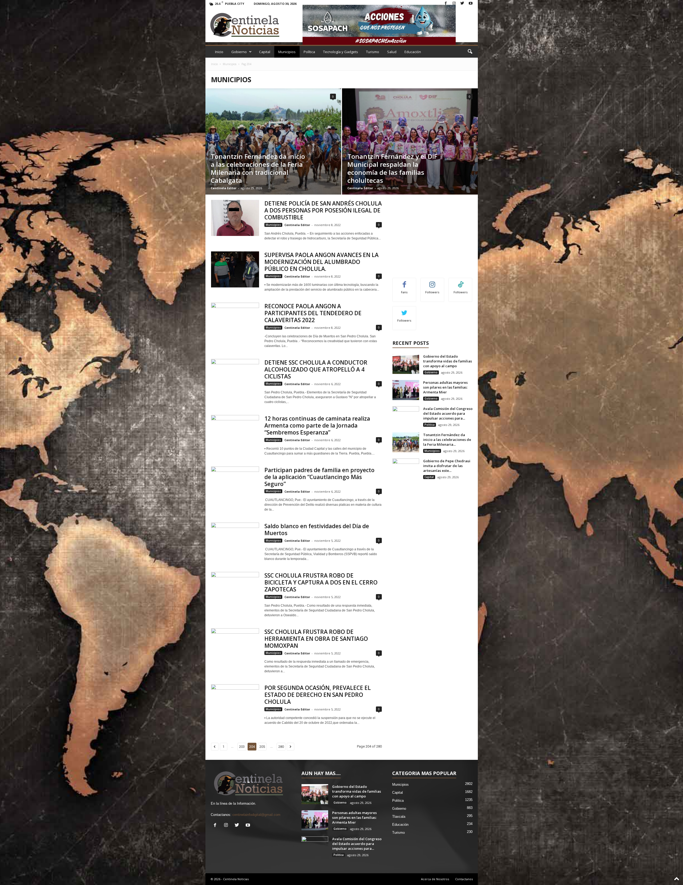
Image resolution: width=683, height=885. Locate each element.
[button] (470, 52)
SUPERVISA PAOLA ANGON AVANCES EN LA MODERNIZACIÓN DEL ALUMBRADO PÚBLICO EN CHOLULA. (321, 261)
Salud (391, 51)
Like (404, 282)
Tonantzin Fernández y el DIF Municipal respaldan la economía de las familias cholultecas (392, 168)
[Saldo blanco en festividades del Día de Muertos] (235, 541)
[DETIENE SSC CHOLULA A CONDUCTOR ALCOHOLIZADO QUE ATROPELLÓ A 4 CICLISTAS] (235, 377)
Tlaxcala (398, 817)
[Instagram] (454, 3)
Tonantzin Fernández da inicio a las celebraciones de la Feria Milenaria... (447, 439)
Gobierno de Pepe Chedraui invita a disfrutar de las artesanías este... (446, 466)
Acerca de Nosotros (435, 879)
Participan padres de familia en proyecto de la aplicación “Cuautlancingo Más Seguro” (319, 477)
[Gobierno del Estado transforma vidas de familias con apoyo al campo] (405, 364)
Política (309, 51)
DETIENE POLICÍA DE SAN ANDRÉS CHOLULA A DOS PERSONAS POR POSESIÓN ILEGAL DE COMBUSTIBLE (323, 210)
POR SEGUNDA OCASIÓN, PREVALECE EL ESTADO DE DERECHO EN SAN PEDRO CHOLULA (317, 694)
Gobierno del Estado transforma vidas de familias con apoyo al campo (447, 361)
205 (262, 747)
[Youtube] (470, 3)
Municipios (287, 51)
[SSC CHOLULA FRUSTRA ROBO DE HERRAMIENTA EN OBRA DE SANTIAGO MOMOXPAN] (235, 646)
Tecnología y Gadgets (340, 51)
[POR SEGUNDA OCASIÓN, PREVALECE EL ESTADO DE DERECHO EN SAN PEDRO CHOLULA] (235, 702)
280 (281, 747)
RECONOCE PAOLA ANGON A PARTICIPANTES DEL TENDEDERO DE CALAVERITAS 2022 (313, 313)
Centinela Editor (223, 188)
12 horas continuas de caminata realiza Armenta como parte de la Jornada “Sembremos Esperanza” (317, 425)
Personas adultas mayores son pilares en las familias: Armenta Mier (445, 387)
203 (242, 747)
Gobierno (239, 51)
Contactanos (464, 879)
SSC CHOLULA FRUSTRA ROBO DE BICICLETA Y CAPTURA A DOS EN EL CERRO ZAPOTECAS (321, 582)
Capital (264, 51)
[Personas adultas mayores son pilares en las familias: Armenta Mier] (405, 390)
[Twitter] (462, 3)
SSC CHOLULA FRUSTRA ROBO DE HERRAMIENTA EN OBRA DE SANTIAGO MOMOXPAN (316, 638)
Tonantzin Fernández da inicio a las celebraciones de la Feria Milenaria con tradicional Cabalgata (258, 168)
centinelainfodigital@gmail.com (256, 815)
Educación (412, 51)
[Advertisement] (432, 233)
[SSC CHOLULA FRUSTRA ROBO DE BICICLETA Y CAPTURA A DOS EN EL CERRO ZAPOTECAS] (235, 590)
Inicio (219, 51)
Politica (429, 424)
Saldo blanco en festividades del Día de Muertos (316, 529)
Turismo (372, 51)
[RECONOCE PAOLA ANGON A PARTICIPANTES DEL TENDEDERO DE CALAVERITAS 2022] (235, 321)
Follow (432, 282)
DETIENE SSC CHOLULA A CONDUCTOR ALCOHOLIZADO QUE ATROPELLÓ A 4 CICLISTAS (315, 369)
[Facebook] (446, 3)
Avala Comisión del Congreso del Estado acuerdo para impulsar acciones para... (447, 413)
